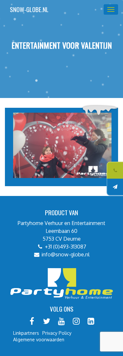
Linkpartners (26, 333)
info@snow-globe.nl (65, 254)
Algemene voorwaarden (38, 339)
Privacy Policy (57, 333)
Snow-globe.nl (29, 9)
